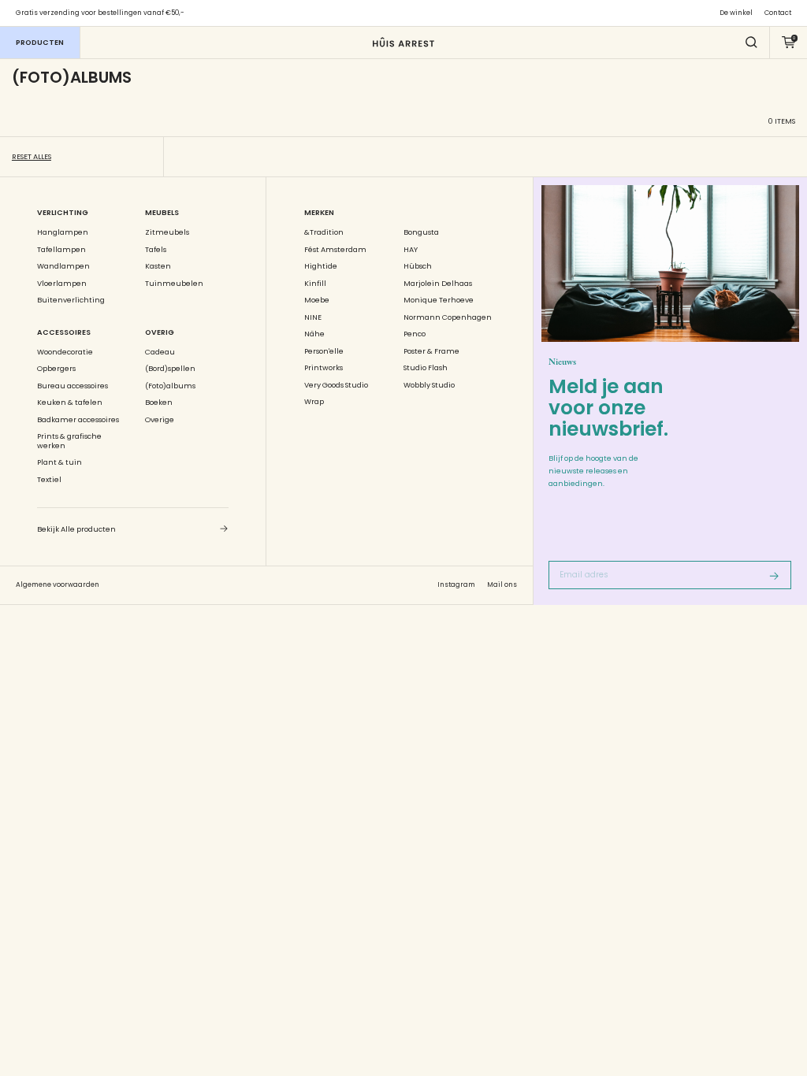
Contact (777, 13)
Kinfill (315, 283)
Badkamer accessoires (78, 420)
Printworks (323, 368)
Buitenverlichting (71, 300)
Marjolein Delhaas (438, 283)
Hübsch (418, 266)
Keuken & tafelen (69, 402)
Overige (159, 420)
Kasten (158, 266)
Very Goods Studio (336, 385)
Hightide (320, 266)
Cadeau (160, 352)
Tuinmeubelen (174, 283)
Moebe (316, 300)
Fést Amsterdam (335, 249)
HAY (411, 249)
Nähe (314, 334)
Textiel (49, 479)
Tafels (155, 249)
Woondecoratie (65, 352)
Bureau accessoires (72, 386)
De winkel (736, 13)
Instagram (456, 584)
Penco (415, 334)
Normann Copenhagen (448, 317)
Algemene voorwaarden (57, 584)
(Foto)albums (170, 386)
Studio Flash (426, 368)
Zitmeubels (167, 232)
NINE (313, 317)
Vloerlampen (62, 283)
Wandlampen (63, 266)
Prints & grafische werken (69, 441)
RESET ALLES (31, 156)
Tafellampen (61, 249)
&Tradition (324, 232)
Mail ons (502, 584)
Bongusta (421, 232)
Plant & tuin (59, 462)
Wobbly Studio (429, 385)
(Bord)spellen (170, 368)
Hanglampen (62, 232)
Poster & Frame (431, 351)
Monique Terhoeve (439, 300)
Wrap (314, 401)
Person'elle (324, 351)
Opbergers (56, 368)
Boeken (159, 402)
